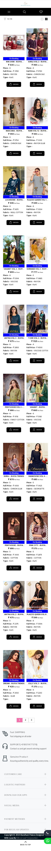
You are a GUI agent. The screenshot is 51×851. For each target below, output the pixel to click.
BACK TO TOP (25, 844)
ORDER (15, 84)
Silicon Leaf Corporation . (28, 838)
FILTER (9, 19)
